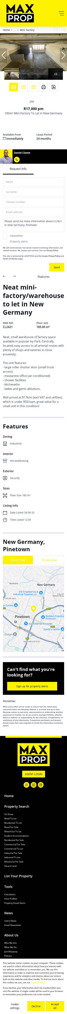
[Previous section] (4, 276)
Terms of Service (10, 258)
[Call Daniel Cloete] (17, 159)
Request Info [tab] (18, 169)
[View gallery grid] (33, 87)
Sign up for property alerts (32, 686)
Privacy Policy (52, 250)
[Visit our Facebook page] (26, 785)
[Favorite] (57, 30)
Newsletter (16, 235)
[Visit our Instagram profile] (41, 785)
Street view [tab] (49, 560)
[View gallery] (13, 87)
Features (43, 277)
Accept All (55, 1006)
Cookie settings (14, 1006)
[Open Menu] (61, 13)
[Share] (64, 30)
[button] (3, 55)
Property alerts (19, 241)
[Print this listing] (43, 87)
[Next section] (14, 276)
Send (57, 267)
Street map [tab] (17, 560)
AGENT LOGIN (33, 774)
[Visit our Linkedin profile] (33, 785)
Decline (36, 1006)
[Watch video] (23, 87)
